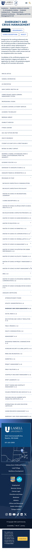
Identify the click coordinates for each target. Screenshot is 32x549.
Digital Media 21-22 (11, 314)
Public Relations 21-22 (12, 369)
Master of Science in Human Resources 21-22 (17, 218)
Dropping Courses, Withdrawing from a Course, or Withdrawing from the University (15, 155)
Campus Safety (16, 509)
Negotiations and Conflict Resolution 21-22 (17, 320)
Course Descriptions (10, 34)
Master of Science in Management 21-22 (15, 244)
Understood (22, 539)
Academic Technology (9, 112)
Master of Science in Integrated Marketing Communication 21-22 (17, 279)
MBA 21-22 (5, 274)
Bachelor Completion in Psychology (15, 188)
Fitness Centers (7, 127)
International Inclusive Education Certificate (16, 405)
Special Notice (6, 73)
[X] (25, 514)
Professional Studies (8, 101)
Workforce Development (16, 471)
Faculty (23, 34)
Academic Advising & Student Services (14, 106)
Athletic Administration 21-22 (14, 303)
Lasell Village (16, 468)
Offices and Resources (16, 503)
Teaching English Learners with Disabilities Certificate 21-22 (15, 398)
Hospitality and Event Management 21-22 (18, 374)
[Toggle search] (30, 3)
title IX (17, 525)
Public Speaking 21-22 (11, 326)
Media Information (16, 506)
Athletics (16, 500)
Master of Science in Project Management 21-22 (17, 262)
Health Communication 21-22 (14, 331)
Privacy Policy (9, 543)
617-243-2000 (10, 442)
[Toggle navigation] (26, 3)
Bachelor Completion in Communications (16, 183)
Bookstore (16, 497)
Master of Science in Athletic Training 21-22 (17, 256)
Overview (6, 30)
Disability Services (7, 122)
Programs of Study (18, 12)
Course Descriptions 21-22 (11, 200)
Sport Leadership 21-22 (12, 380)
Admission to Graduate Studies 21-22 (13, 167)
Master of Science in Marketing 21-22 (14, 228)
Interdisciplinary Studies (13, 298)
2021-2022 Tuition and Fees (10, 133)
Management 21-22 (11, 336)
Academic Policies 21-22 (9, 162)
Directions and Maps (16, 494)
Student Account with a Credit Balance (15, 143)
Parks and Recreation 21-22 (13, 353)
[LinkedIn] (21, 514)
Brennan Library (7, 117)
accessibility (10, 525)
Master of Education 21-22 (11, 223)
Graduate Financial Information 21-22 (14, 173)
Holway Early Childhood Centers (16, 465)
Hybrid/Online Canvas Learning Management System (12, 95)
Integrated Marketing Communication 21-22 (17, 342)
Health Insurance (7, 138)
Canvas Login (16, 491)
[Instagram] (6, 514)
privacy (23, 525)
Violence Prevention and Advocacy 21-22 (18, 392)
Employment (16, 485)
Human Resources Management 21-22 (17, 411)
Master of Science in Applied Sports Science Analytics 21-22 (17, 206)
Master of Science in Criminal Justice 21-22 (16, 239)
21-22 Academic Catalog (10, 10)
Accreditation (6, 84)
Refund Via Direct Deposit (10, 148)
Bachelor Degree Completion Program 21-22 (17, 213)
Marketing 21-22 (10, 359)
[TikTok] (18, 514)
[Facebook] (10, 514)
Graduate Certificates (8, 14)
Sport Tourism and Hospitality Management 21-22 (15, 386)
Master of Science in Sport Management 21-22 (17, 268)
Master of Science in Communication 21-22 (16, 233)
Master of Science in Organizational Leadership (14, 194)
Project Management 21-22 (13, 364)
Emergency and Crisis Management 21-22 (18, 308)
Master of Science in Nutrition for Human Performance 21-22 (16, 250)
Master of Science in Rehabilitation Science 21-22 (17, 286)
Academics (4, 8)
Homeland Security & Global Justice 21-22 (18, 348)
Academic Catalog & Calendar (19, 8)
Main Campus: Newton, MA (10, 89)
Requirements (18, 30)
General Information (8, 79)
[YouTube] (14, 514)
